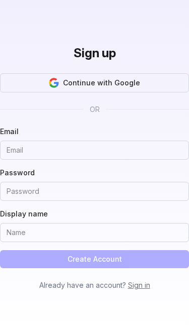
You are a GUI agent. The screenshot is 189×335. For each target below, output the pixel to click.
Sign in (139, 285)
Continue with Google (101, 82)
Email (9, 131)
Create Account (95, 259)
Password (17, 172)
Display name (24, 213)
